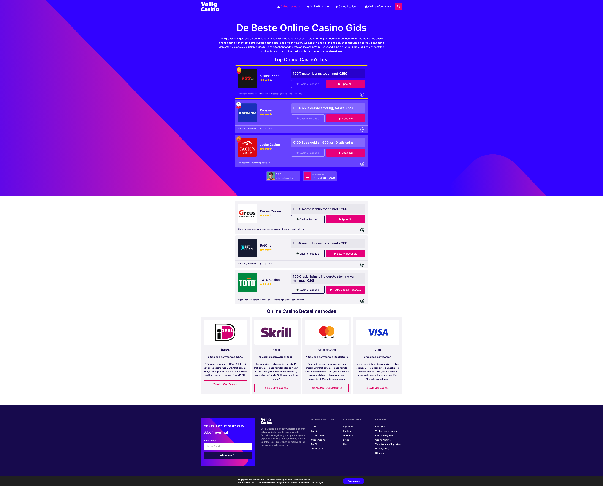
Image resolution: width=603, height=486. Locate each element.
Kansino (315, 431)
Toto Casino (317, 448)
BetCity (315, 444)
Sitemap (379, 453)
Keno (345, 444)
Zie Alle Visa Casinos (377, 388)
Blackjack (348, 426)
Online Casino (289, 6)
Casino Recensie (309, 84)
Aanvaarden (354, 481)
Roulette (347, 431)
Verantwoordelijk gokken (388, 444)
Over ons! (380, 426)
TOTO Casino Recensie (347, 289)
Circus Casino (318, 439)
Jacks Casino (318, 435)
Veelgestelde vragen (386, 431)
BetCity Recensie (347, 253)
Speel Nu (346, 84)
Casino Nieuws (383, 439)
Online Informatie (378, 6)
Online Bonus (318, 6)
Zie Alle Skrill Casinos (276, 388)
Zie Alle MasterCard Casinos (327, 388)
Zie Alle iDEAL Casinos (225, 384)
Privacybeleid (382, 448)
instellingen (317, 482)
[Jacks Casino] (247, 146)
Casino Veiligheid (384, 435)
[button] (398, 6)
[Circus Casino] (247, 213)
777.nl (314, 426)
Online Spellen (347, 6)
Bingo (346, 439)
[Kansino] (247, 112)
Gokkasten (348, 435)
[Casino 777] (247, 78)
